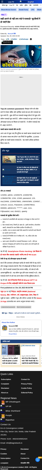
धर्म (18, 295)
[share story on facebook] (7, 39)
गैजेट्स (2, 14)
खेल (30, 5)
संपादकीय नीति (25, 463)
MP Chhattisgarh (13, 402)
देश (17, 5)
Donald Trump (23, 9)
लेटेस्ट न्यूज (4, 5)
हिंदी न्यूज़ (4, 313)
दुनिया (26, 5)
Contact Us (25, 379)
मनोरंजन (13, 295)
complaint (4, 463)
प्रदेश (21, 5)
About (23, 454)
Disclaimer (5, 388)
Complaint (5, 384)
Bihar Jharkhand (13, 411)
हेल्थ (30, 295)
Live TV (11, 2)
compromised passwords (8, 307)
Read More (13, 334)
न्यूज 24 (4, 291)
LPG (32, 9)
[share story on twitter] (14, 39)
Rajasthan (10, 420)
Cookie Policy (26, 388)
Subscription (6, 379)
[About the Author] (5, 328)
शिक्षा (34, 295)
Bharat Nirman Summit (8, 9)
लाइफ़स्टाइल (24, 295)
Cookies (4, 454)
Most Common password (24, 307)
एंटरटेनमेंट (35, 5)
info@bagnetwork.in (14, 443)
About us (4, 393)
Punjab (9, 415)
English (31, 2)
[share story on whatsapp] (23, 39)
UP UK (8, 406)
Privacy (3, 449)
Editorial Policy (27, 393)
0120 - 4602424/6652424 (17, 439)
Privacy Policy (26, 384)
